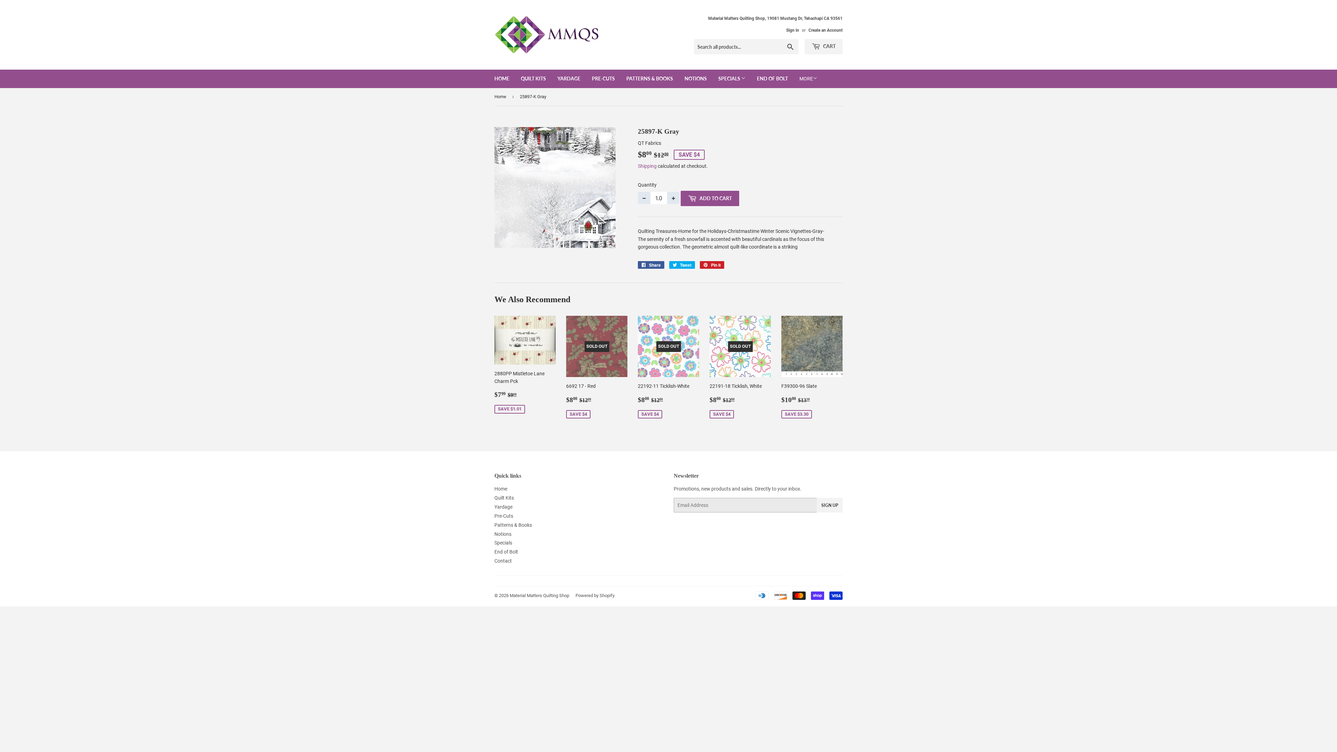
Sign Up (829, 505)
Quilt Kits (533, 78)
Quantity (647, 185)
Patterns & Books (649, 78)
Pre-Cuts (603, 78)
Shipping (647, 166)
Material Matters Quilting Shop (539, 595)
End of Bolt (772, 78)
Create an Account (825, 30)
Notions (696, 78)
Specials (729, 78)
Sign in (792, 30)
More (806, 78)
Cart (829, 46)
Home (501, 78)
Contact (503, 561)
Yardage (568, 78)
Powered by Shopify (595, 595)
